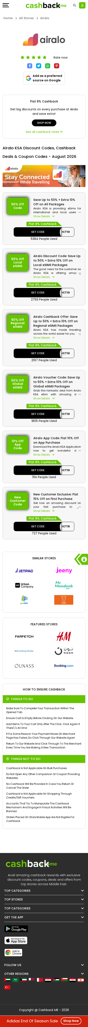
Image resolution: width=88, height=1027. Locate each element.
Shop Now (44, 123)
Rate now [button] (60, 57)
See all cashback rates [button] (43, 132)
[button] (57, 216)
